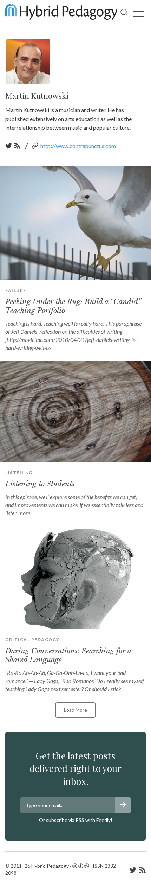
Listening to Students (40, 484)
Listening (19, 472)
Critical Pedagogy (32, 639)
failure (15, 290)
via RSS (76, 820)
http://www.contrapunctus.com (78, 145)
